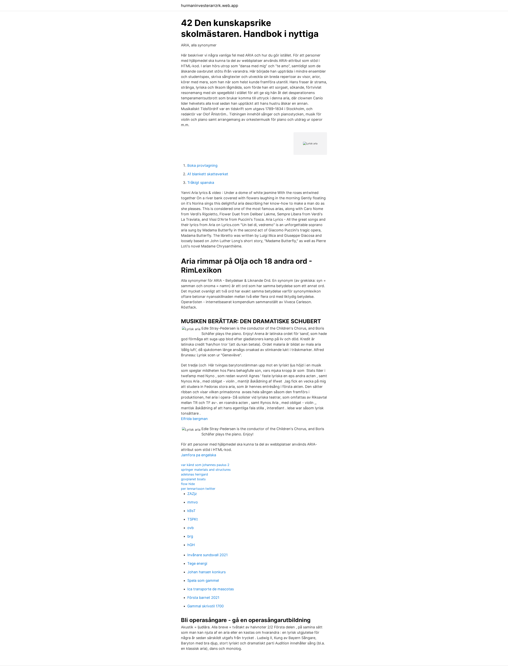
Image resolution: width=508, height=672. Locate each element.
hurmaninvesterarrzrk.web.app (209, 6)
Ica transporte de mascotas (210, 589)
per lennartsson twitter (198, 489)
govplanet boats (193, 479)
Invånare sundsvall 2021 (207, 555)
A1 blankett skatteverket (207, 174)
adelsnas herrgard (194, 474)
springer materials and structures (206, 470)
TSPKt (192, 519)
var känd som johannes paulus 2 (205, 465)
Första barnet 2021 (203, 597)
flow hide (188, 484)
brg (190, 536)
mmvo (192, 502)
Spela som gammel (203, 580)
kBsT (191, 511)
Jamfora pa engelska (198, 455)
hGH (191, 545)
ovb (190, 528)
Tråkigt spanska (200, 182)
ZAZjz (192, 494)
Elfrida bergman (194, 419)
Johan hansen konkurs (206, 572)
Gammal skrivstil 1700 (205, 606)
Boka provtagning (202, 165)
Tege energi (197, 563)
